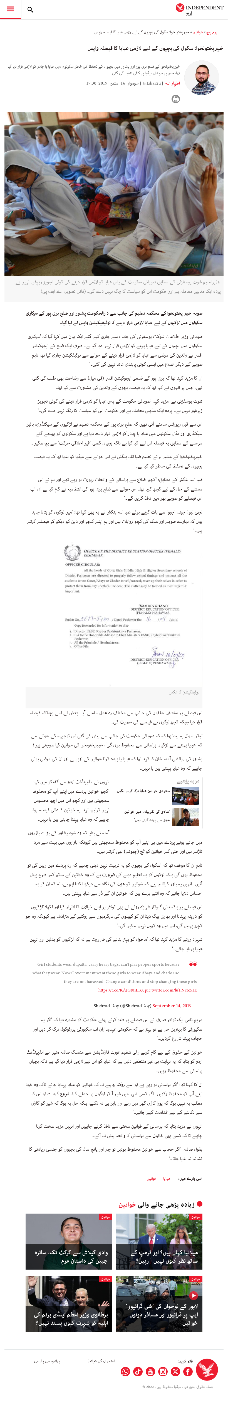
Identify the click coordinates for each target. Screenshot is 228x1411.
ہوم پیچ (211, 32)
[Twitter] (175, 1371)
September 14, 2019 (172, 1006)
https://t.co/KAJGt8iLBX (121, 990)
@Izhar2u (152, 83)
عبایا (166, 1178)
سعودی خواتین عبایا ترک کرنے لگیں (143, 791)
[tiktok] (138, 1371)
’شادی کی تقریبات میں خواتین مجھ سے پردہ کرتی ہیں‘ (147, 816)
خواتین (198, 32)
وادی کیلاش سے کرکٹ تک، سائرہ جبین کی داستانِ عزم (71, 1257)
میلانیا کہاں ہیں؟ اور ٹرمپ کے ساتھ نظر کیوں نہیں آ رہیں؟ (164, 1257)
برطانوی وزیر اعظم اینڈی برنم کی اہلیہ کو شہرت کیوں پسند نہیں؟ (71, 1319)
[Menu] (10, 9)
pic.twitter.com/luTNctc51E (171, 990)
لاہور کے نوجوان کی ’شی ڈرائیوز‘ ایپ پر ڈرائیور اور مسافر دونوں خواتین (162, 1314)
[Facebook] (188, 1371)
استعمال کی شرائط (101, 1361)
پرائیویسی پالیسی (47, 1361)
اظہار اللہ (172, 83)
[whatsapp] (125, 1371)
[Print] (176, 99)
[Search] (30, 9)
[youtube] (150, 1371)
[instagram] (163, 1371)
